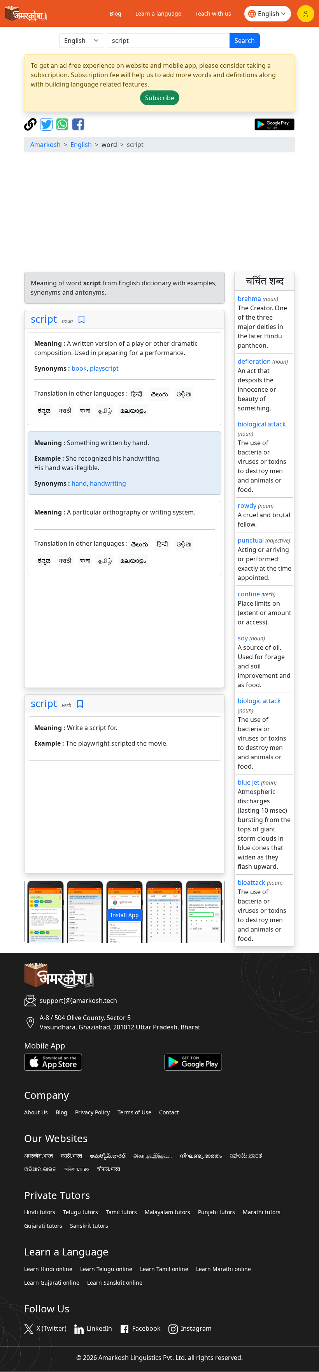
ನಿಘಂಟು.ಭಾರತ (246, 1155)
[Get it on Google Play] (274, 123)
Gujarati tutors (43, 1225)
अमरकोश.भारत (38, 1155)
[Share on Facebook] (78, 123)
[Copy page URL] (31, 123)
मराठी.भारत (71, 1155)
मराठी (65, 410)
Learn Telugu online (106, 1269)
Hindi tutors (39, 1212)
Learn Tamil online (164, 1269)
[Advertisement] (159, 213)
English (81, 144)
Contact (169, 1112)
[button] (39, 911)
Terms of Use (134, 1112)
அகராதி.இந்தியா (152, 1155)
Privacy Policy (92, 1112)
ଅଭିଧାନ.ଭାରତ (40, 1168)
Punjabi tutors (216, 1212)
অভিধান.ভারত (76, 1168)
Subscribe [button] (159, 98)
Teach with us (213, 13)
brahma (249, 298)
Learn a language (158, 13)
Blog (115, 13)
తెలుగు (159, 394)
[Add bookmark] (81, 320)
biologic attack (259, 701)
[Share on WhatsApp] (63, 123)
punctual (251, 540)
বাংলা (85, 410)
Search (245, 40)
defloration (254, 361)
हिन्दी (136, 394)
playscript (104, 368)
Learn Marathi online (223, 1269)
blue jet (248, 782)
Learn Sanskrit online (114, 1282)
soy (243, 638)
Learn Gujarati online (51, 1282)
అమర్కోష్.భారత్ (108, 1155)
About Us (36, 1112)
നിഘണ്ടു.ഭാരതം (201, 1155)
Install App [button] (124, 915)
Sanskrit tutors (89, 1225)
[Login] (305, 13)
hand (79, 483)
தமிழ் (105, 410)
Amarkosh (45, 144)
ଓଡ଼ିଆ (184, 394)
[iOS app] (53, 1061)
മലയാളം (133, 410)
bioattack (251, 882)
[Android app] (193, 1061)
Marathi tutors (261, 1212)
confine (249, 594)
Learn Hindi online (48, 1269)
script (44, 319)
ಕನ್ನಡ (44, 410)
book (79, 368)
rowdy (247, 505)
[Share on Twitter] (47, 123)
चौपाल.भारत (108, 1168)
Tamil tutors (121, 1212)
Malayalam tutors (167, 1212)
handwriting (108, 483)
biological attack (262, 424)
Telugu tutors (80, 1212)
